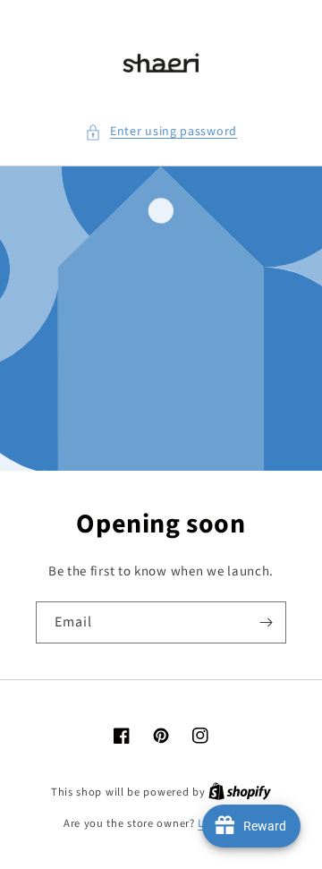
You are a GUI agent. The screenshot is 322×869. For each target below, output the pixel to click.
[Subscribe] (265, 622)
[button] (161, 132)
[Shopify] (239, 792)
